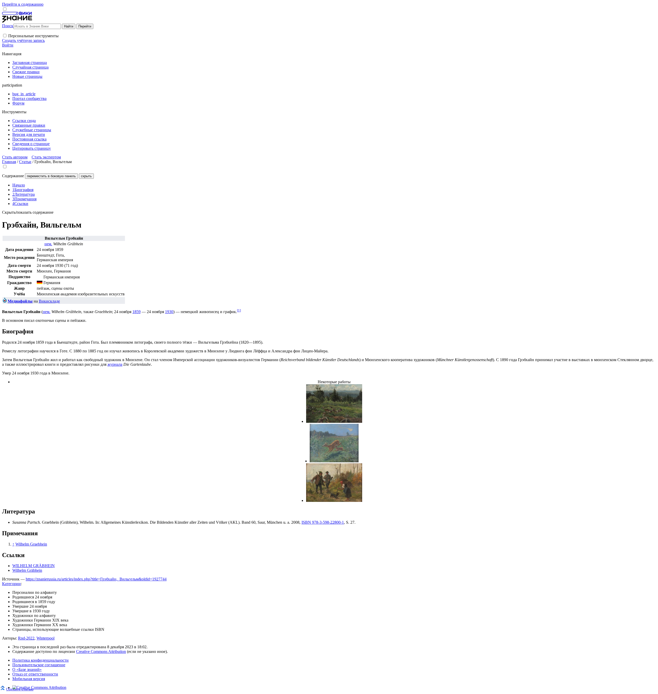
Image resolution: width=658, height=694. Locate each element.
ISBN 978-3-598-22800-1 (322, 522)
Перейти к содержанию (22, 4)
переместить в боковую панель (51, 176)
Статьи (25, 162)
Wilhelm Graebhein (31, 544)
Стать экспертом (46, 157)
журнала (114, 364)
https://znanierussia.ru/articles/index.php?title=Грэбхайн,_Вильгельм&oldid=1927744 (96, 579)
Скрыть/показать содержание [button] (27, 212)
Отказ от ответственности (35, 674)
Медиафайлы (20, 301)
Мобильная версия (28, 679)
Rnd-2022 (26, 638)
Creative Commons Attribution (101, 651)
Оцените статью (19, 689)
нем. (48, 244)
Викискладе (49, 301)
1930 (169, 312)
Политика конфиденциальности (40, 660)
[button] (4, 35)
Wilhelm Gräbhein (27, 570)
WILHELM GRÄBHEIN (33, 566)
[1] (239, 310)
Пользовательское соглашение (38, 665)
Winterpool (45, 638)
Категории (11, 584)
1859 (136, 312)
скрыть (86, 176)
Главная (9, 162)
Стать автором (15, 157)
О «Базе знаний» (27, 669)
